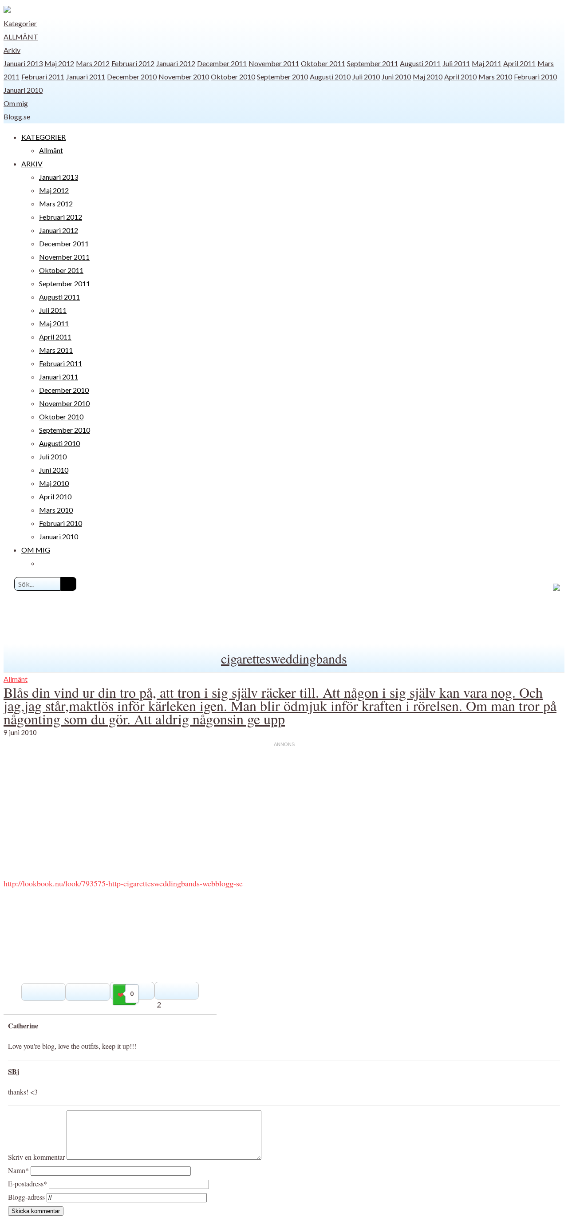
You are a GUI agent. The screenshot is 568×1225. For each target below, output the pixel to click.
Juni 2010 (396, 76)
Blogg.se (17, 116)
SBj (13, 1071)
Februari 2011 (42, 76)
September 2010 (282, 76)
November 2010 (183, 76)
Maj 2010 (427, 76)
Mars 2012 (93, 63)
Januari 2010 (23, 90)
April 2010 (460, 76)
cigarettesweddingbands (284, 658)
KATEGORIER (43, 137)
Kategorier (20, 23)
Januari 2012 (175, 63)
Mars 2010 (495, 76)
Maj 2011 (486, 63)
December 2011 (222, 63)
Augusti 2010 (330, 76)
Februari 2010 (535, 76)
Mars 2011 (56, 350)
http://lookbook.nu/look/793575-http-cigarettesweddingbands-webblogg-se (123, 883)
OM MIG (35, 549)
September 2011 (372, 63)
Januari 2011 (85, 76)
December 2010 (132, 76)
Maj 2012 (59, 63)
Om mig (16, 103)
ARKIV (32, 163)
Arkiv (12, 50)
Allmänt (21, 36)
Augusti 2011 (420, 63)
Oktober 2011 (323, 63)
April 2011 (519, 63)
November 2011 (273, 63)
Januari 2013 (23, 63)
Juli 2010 (366, 76)
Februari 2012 (132, 63)
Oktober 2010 (233, 76)
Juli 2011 (456, 63)
